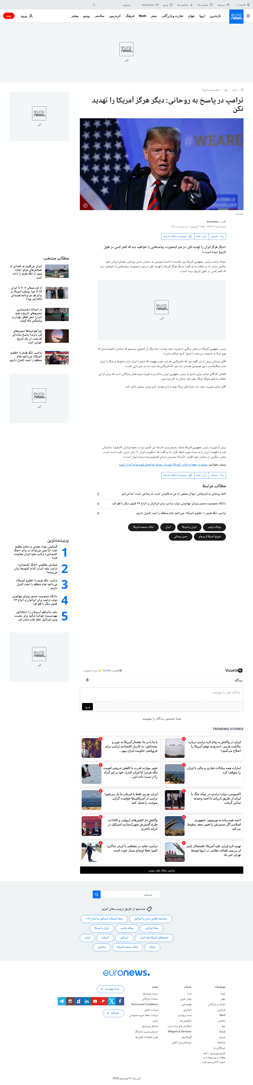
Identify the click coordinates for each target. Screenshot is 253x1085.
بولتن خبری (186, 999)
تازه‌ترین (215, 16)
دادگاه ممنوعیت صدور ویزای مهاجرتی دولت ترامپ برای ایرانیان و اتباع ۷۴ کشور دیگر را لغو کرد (169, 504)
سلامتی (99, 16)
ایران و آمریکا (189, 527)
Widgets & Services (180, 1031)
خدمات (188, 987)
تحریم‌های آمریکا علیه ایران (154, 937)
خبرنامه (115, 1013)
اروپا (202, 16)
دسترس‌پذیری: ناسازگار (146, 1031)
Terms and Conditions (144, 1004)
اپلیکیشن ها (186, 1021)
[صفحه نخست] (242, 90)
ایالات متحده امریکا (210, 90)
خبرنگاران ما (219, 1048)
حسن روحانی (180, 536)
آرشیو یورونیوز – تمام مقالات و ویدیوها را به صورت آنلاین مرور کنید (213, 1057)
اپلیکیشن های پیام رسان (180, 1026)
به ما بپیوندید (185, 1015)
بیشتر (155, 987)
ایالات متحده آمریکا (143, 527)
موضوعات (220, 987)
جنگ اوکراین (151, 928)
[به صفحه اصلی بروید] (236, 16)
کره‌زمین (115, 16)
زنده (8, 15)
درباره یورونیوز (150, 993)
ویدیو (86, 16)
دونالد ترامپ (214, 527)
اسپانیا (105, 937)
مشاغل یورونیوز (150, 1026)
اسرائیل (124, 937)
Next (142, 16)
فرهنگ (130, 16)
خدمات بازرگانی (150, 999)
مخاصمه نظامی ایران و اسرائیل (150, 918)
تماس (155, 1021)
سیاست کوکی (151, 1010)
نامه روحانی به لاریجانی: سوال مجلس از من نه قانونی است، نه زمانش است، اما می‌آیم (174, 494)
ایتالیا (152, 947)
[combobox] (114, 5)
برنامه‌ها (221, 1042)
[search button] (94, 5)
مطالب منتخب (56, 258)
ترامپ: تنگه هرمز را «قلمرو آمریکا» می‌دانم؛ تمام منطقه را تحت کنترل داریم (181, 513)
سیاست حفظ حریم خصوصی (143, 1015)
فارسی (242, 4)
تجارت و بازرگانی (172, 16)
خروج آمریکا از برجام (210, 536)
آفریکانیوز (187, 1037)
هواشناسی (186, 1004)
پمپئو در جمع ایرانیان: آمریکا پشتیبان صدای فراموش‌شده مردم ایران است (163, 465)
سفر (154, 16)
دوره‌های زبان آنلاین (182, 1042)
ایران (168, 527)
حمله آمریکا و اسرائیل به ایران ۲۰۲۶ (104, 918)
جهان (191, 16)
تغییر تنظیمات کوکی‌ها (146, 1037)
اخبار (234, 90)
